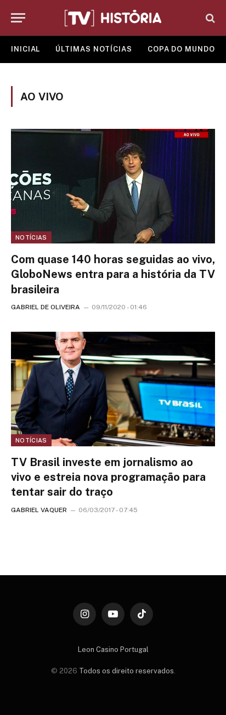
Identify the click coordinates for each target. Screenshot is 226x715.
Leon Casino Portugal (113, 649)
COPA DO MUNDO (181, 49)
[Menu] (18, 17)
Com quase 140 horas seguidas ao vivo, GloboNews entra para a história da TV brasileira (113, 274)
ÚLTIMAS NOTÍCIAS (93, 49)
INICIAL (25, 49)
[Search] (209, 17)
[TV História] (113, 18)
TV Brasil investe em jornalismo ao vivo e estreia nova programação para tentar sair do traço (108, 477)
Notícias (31, 237)
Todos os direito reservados (126, 671)
